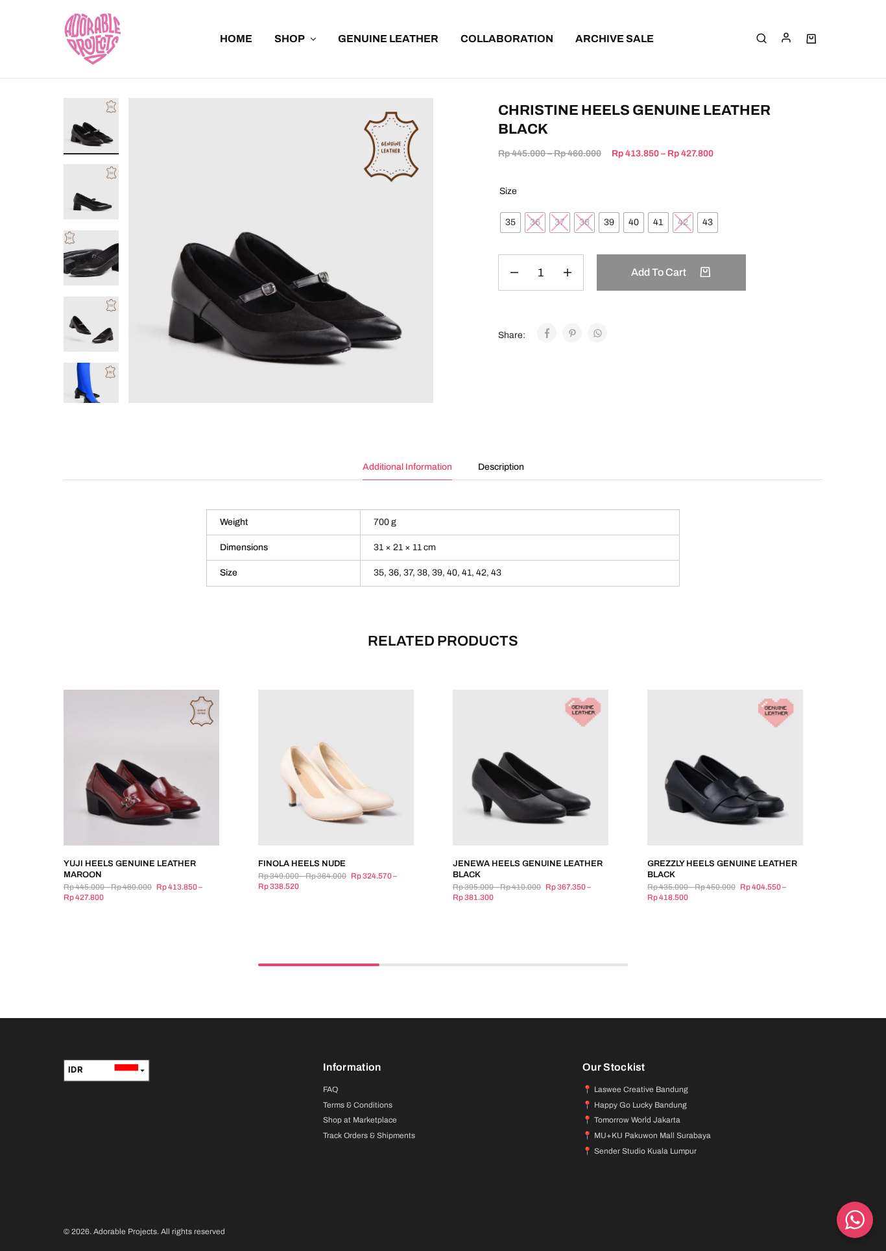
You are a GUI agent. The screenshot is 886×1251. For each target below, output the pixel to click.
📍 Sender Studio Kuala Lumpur (639, 1151)
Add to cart (659, 272)
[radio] (510, 222)
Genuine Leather (388, 38)
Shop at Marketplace (360, 1119)
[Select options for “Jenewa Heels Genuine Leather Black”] (514, 826)
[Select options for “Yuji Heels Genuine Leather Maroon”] (125, 826)
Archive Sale (614, 38)
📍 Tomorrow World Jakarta (631, 1119)
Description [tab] (501, 467)
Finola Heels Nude (302, 863)
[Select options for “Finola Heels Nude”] (320, 826)
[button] (91, 396)
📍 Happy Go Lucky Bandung (634, 1105)
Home (236, 38)
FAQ (330, 1089)
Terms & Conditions (357, 1105)
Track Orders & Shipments (369, 1135)
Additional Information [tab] (407, 467)
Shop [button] (289, 38)
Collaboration (507, 38)
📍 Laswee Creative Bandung (635, 1089)
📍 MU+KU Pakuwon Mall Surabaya (646, 1135)
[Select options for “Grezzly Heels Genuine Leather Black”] (709, 826)
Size (508, 191)
